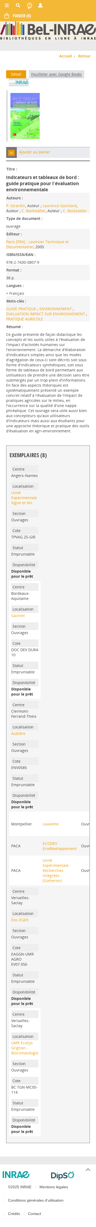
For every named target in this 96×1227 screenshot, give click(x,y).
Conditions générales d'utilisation (35, 1200)
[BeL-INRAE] (48, 30)
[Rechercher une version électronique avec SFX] (19, 82)
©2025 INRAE (19, 1187)
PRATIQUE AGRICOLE (24, 318)
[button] (11, 152)
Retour (84, 56)
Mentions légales (53, 1187)
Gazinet (18, 615)
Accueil (65, 56)
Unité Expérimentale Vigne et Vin (24, 497)
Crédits (14, 1214)
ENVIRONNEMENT (56, 308)
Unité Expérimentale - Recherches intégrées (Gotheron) (57, 870)
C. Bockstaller (34, 210)
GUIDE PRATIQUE (21, 308)
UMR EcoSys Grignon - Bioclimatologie (24, 1047)
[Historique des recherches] (29, 5)
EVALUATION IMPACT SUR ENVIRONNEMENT (46, 313)
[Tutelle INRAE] (25, 1174)
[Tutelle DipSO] (71, 1175)
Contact (34, 1214)
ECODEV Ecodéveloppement (60, 846)
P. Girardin (15, 205)
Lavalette (51, 823)
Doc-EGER (20, 919)
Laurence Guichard (60, 205)
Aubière (18, 733)
